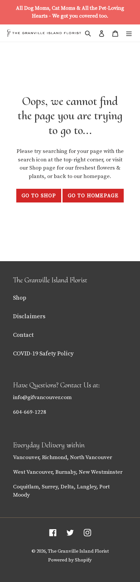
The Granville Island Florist (78, 551)
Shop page (43, 168)
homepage (96, 176)
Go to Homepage (93, 195)
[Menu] (129, 33)
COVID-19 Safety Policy (43, 353)
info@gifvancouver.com (42, 397)
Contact (23, 335)
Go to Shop (38, 195)
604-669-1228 (29, 412)
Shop (19, 298)
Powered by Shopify (70, 560)
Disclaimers (29, 316)
